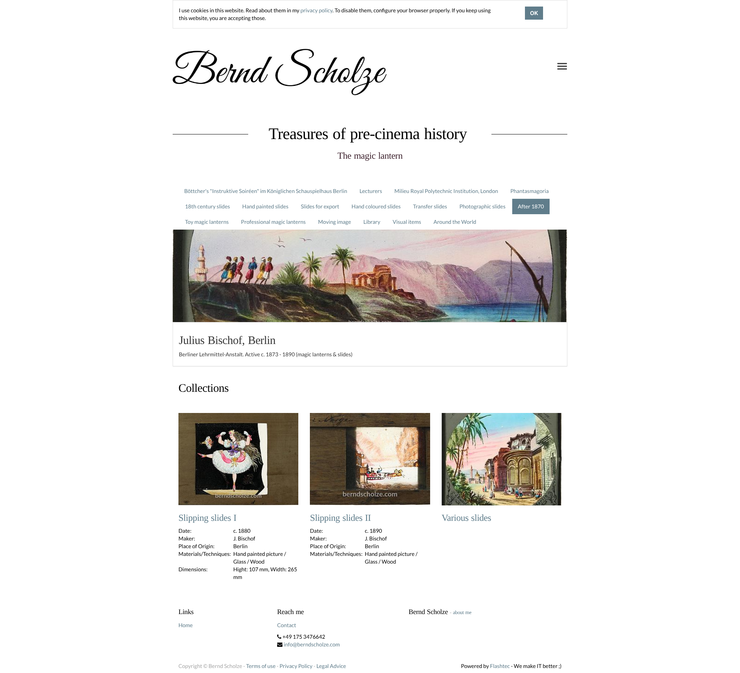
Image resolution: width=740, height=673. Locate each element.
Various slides (466, 518)
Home (185, 625)
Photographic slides (482, 206)
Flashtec (500, 666)
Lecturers (371, 191)
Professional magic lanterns (273, 221)
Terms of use (261, 666)
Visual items (407, 221)
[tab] (370, 344)
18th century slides (207, 206)
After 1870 (531, 206)
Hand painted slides (265, 206)
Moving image (334, 221)
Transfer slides (430, 206)
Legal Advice (331, 666)
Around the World (455, 221)
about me (462, 612)
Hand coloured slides (376, 206)
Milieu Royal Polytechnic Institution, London (446, 191)
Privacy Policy (295, 666)
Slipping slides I (207, 518)
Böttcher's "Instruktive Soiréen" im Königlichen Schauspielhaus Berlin (265, 191)
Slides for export (320, 206)
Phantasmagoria (529, 191)
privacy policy (316, 10)
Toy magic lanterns (207, 221)
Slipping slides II (340, 518)
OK (534, 13)
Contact (286, 625)
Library (371, 221)
